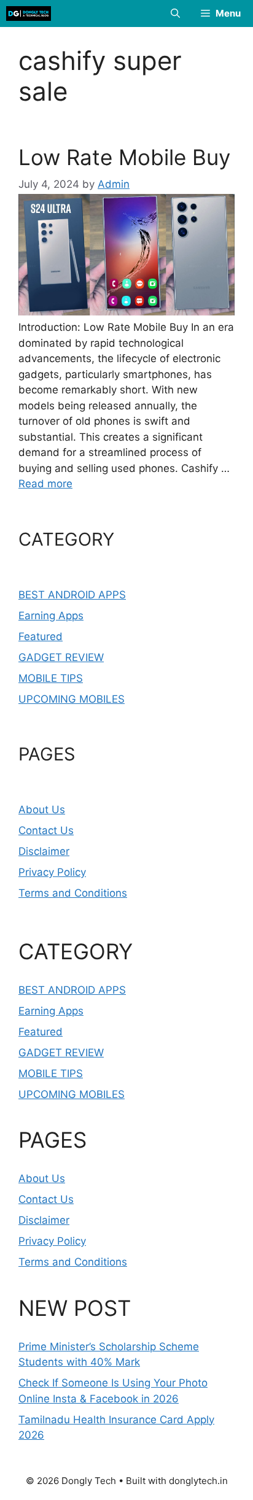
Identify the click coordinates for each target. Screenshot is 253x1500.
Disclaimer (43, 851)
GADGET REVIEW (61, 657)
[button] (175, 13)
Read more (45, 483)
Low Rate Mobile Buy (124, 157)
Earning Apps (51, 615)
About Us (41, 809)
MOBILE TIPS (50, 678)
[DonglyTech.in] (28, 13)
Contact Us (46, 830)
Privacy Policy (52, 872)
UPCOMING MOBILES (71, 699)
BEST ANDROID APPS (72, 595)
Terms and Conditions (72, 893)
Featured (40, 636)
